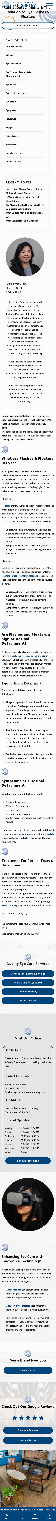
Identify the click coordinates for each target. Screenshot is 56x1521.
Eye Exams (11, 84)
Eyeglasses (11, 110)
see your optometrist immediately (36, 834)
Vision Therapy (13, 161)
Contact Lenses (14, 46)
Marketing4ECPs (21, 1509)
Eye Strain (11, 101)
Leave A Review (28, 1440)
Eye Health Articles (16, 93)
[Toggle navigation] (49, 5)
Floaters (6, 505)
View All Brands (28, 1370)
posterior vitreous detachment (27, 656)
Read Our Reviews (28, 1430)
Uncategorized (13, 153)
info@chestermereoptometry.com (28, 1092)
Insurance (11, 118)
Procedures (12, 136)
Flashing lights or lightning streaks (20, 576)
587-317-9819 (19, 1084)
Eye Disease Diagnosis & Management (18, 74)
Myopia (10, 127)
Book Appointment (28, 25)
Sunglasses (11, 144)
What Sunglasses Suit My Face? (22, 220)
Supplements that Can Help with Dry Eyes (22, 934)
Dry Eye (10, 55)
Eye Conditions (13, 63)
